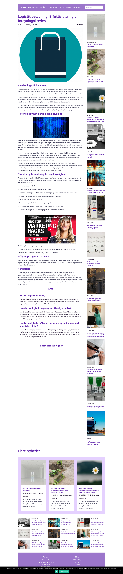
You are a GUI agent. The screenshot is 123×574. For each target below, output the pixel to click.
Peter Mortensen (37, 25)
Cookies (68, 7)
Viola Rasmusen (93, 495)
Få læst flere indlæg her (51, 345)
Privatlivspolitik (64, 571)
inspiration (26, 496)
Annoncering (54, 7)
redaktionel (79, 24)
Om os (62, 7)
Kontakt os (76, 7)
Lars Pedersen (39, 493)
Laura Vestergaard (66, 495)
